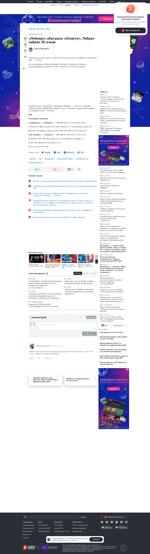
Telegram (47, 152)
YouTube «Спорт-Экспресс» (116, 517)
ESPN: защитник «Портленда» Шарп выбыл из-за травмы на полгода (111, 130)
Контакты (26, 537)
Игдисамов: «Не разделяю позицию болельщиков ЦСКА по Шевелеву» (79, 282)
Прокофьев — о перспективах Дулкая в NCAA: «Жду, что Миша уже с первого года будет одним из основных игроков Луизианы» (113, 248)
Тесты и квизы (58, 525)
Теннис (58, 2)
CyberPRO (102, 2)
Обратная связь (77, 531)
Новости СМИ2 (102, 329)
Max (82, 152)
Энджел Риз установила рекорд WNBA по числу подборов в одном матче (113, 111)
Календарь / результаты (90, 5)
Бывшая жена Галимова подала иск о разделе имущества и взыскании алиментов (79, 291)
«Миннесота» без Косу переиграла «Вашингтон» (113, 179)
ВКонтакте (70, 152)
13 (31, 302)
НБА (61, 5)
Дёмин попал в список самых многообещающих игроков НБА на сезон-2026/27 (112, 319)
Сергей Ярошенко (41, 49)
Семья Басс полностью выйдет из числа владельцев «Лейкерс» (112, 291)
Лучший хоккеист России (61, 531)
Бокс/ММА (49, 2)
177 (31, 291)
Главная (32, 29)
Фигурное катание (71, 2)
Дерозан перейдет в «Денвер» (111, 193)
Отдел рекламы (27, 531)
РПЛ (34, 279)
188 (31, 279)
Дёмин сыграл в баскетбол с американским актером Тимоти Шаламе (112, 309)
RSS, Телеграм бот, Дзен (80, 525)
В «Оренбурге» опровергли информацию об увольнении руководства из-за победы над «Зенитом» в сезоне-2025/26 (45, 284)
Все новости (118, 325)
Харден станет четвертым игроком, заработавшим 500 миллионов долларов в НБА (113, 201)
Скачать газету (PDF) (44, 528)
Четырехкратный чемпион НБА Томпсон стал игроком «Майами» (112, 171)
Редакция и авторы (29, 525)
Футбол (30, 2)
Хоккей (39, 2)
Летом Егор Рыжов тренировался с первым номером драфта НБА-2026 (111, 259)
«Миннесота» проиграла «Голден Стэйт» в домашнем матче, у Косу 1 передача (113, 120)
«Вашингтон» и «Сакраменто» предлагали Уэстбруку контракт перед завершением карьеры (112, 299)
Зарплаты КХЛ (58, 528)
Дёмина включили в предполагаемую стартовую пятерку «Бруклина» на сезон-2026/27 (111, 281)
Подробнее (74, 540)
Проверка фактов (28, 528)
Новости (68, 5)
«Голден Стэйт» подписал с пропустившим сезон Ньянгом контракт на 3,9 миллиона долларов (112, 100)
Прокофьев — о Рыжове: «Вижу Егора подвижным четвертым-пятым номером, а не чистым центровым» (113, 269)
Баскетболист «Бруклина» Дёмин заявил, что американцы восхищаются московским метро (112, 238)
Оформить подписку (44, 531)
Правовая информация (79, 528)
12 (67, 287)
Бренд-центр (27, 534)
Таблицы (76, 5)
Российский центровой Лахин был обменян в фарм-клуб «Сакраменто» (113, 218)
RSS (105, 325)
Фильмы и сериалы (88, 2)
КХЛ (69, 287)
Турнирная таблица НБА (41, 146)
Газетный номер (43, 525)
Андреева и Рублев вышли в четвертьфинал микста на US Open (43, 305)
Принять (96, 539)
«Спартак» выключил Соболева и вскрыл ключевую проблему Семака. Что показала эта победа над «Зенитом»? (45, 296)
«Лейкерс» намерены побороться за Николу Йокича (112, 210)
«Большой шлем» (37, 302)
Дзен (58, 152)
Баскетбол (53, 5)
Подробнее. (105, 549)
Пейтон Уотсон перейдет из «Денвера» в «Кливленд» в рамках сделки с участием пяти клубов (113, 228)
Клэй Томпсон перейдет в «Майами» (109, 187)
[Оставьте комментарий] (67, 324)
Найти (83, 517)
